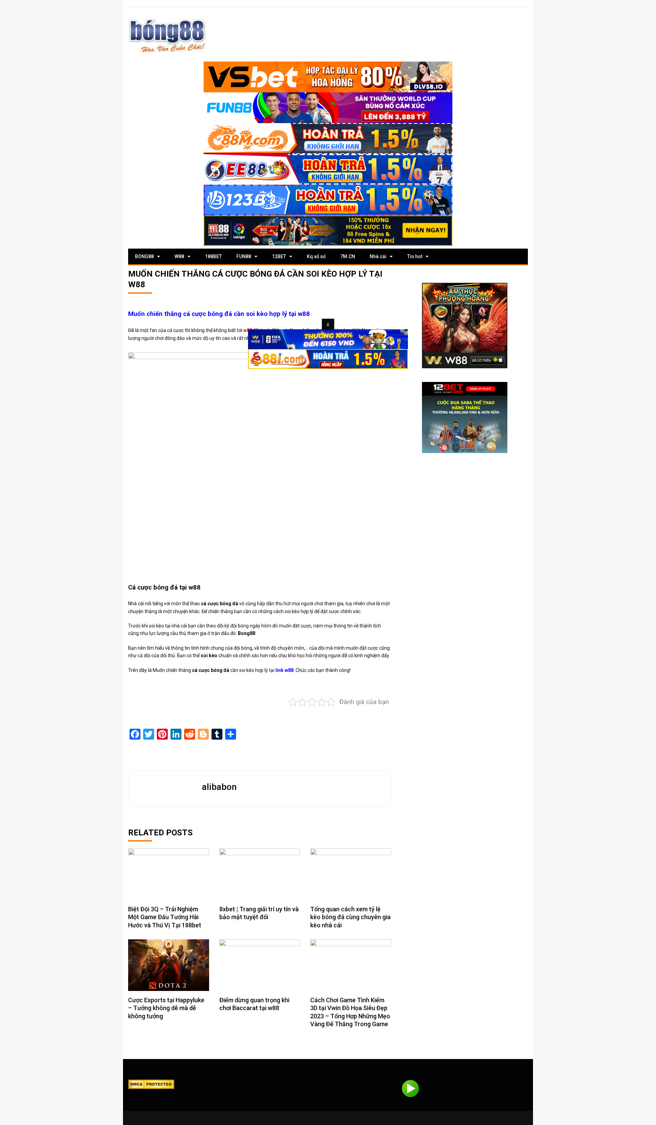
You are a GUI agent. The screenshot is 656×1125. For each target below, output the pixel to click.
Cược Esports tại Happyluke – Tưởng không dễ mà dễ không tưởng (166, 1008)
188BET (213, 256)
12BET (279, 256)
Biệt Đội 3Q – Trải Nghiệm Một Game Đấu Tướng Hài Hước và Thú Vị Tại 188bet (164, 917)
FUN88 (243, 256)
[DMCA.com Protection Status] (151, 1084)
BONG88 (144, 256)
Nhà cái (378, 256)
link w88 (284, 670)
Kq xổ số (316, 256)
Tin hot (414, 256)
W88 (179, 256)
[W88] (464, 325)
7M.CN (347, 256)
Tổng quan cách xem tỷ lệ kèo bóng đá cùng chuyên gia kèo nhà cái (350, 917)
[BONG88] (167, 35)
